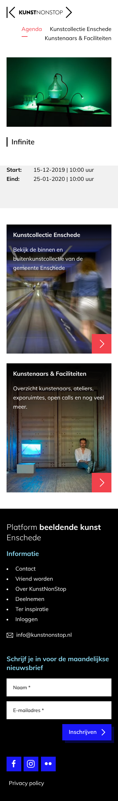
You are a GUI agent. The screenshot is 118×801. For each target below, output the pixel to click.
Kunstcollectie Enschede (80, 29)
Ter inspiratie (32, 609)
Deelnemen (30, 599)
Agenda (32, 29)
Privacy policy (26, 783)
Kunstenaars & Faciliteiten (78, 38)
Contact (25, 568)
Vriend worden (34, 578)
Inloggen (26, 619)
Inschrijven (83, 732)
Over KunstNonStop (40, 589)
